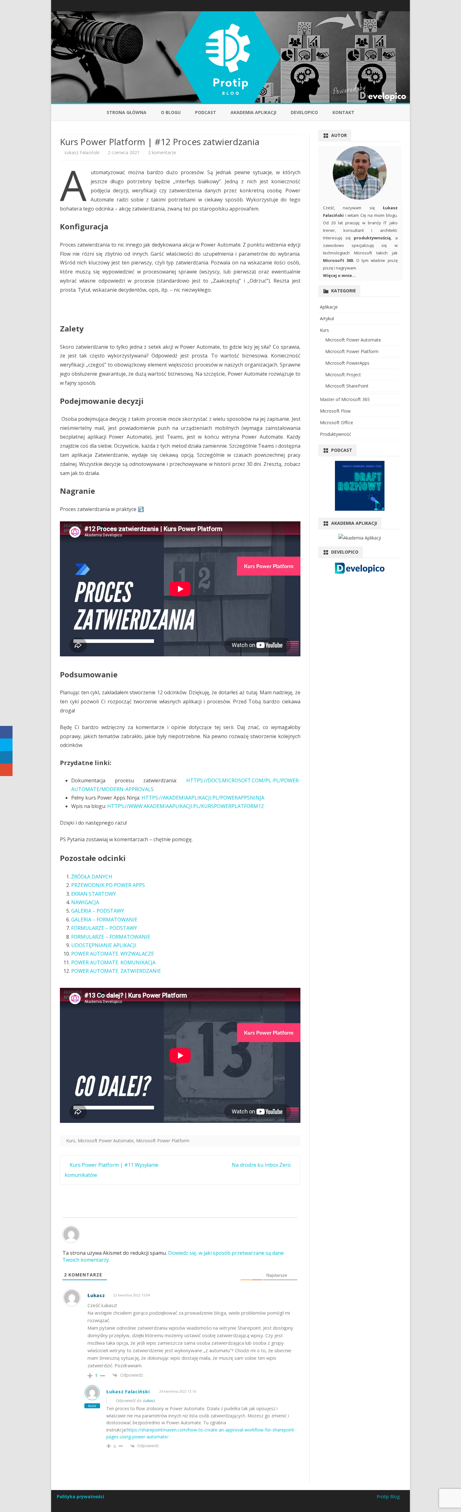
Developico (304, 112)
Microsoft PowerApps (347, 363)
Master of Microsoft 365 (345, 399)
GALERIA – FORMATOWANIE (104, 919)
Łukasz (149, 1400)
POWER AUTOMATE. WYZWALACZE (112, 953)
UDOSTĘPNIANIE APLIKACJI (103, 945)
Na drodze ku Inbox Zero (262, 1164)
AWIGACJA (87, 902)
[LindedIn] (389, 5)
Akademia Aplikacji (253, 112)
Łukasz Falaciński (82, 152)
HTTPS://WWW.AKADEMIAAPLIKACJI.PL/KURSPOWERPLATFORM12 (185, 806)
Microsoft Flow (335, 411)
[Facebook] (382, 5)
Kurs (70, 1141)
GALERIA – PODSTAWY (97, 910)
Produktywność (335, 434)
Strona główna (126, 112)
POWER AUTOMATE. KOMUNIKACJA (113, 962)
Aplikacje (329, 307)
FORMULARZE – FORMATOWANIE (110, 936)
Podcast (205, 112)
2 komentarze (162, 152)
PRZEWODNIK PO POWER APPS (108, 885)
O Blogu (171, 112)
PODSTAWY (123, 928)
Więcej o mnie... (339, 275)
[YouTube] (395, 5)
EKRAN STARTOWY (93, 893)
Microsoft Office (336, 422)
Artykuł (327, 318)
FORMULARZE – (90, 928)
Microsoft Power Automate (106, 1141)
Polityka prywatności (80, 1496)
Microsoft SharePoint (346, 386)
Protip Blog (388, 1496)
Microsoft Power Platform (162, 1141)
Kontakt (343, 112)
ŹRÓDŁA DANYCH (91, 876)
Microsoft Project (343, 375)
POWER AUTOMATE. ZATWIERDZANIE (116, 970)
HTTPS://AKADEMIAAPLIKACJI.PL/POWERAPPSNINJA (202, 797)
